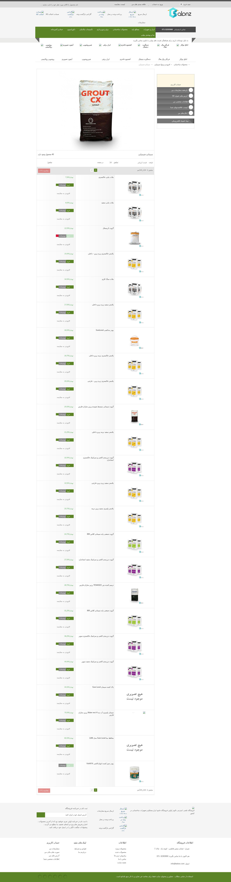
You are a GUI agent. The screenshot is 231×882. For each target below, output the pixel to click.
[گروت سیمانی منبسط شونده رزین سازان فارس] (134, 416)
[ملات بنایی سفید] (134, 212)
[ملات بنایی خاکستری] (134, 186)
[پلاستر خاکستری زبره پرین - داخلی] (134, 263)
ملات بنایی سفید (107, 203)
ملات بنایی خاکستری (106, 177)
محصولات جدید (120, 852)
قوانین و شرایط (80, 849)
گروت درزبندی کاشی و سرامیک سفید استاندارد (96, 560)
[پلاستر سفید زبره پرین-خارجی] (134, 492)
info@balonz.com (177, 864)
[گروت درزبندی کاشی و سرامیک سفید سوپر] (134, 671)
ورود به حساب (157, 4)
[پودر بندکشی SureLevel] (134, 339)
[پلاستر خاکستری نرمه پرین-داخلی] (134, 365)
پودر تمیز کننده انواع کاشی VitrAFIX (100, 764)
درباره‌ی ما (82, 852)
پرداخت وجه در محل (114, 14)
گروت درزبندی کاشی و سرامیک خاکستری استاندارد (98, 459)
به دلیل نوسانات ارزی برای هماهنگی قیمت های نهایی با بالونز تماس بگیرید (160, 41)
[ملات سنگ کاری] (134, 288)
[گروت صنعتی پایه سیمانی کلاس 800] (134, 543)
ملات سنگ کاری (108, 279)
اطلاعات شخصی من (180, 102)
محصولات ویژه (121, 849)
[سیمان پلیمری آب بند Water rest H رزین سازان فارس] (134, 722)
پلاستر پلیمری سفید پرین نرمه (102, 509)
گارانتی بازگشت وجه (83, 14)
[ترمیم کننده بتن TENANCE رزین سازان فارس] (134, 594)
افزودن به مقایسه (63, 193)
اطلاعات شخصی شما (51, 859)
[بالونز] (175, 17)
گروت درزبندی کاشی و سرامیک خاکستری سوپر (96, 636)
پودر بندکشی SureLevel (105, 330)
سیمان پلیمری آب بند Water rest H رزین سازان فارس (96, 714)
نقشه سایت (121, 863)
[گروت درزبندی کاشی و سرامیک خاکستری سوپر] (134, 645)
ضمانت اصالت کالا (52, 14)
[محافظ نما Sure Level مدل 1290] (134, 747)
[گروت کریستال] (134, 237)
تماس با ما (122, 859)
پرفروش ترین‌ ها (120, 856)
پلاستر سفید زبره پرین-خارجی (103, 483)
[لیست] (39, 162)
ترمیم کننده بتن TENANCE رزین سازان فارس (96, 585)
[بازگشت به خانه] (192, 64)
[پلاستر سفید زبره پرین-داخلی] (134, 314)
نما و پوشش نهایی (148, 35)
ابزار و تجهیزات (149, 29)
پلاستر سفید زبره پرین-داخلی (103, 305)
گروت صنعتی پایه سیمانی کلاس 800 (100, 534)
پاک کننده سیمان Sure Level (103, 687)
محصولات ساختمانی (120, 29)
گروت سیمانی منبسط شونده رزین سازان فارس (96, 407)
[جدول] (42, 162)
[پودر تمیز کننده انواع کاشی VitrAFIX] (134, 773)
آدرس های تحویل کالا (180, 96)
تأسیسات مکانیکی (86, 29)
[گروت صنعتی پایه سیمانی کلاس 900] (134, 620)
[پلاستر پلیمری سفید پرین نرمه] (134, 518)
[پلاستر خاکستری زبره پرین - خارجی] (134, 390)
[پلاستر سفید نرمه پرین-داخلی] (134, 441)
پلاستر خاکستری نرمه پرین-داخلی (101, 356)
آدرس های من (54, 856)
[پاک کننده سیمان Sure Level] (134, 696)
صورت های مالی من (51, 852)
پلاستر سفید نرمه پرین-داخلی (103, 432)
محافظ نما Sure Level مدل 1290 (101, 738)
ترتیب (151, 162)
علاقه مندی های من (139, 4)
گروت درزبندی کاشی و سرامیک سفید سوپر (98, 662)
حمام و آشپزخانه (57, 29)
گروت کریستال (108, 228)
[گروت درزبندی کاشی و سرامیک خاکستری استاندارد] (134, 467)
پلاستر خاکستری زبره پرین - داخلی (101, 254)
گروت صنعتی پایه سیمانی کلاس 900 (100, 611)
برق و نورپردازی (103, 29)
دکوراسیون (71, 29)
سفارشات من (54, 849)
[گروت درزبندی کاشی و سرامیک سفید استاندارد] (134, 569)
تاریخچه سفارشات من (179, 90)
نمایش (116, 162)
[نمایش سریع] (112, 173)
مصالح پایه (135, 29)
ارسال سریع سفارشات (105, 811)
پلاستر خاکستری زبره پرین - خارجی (101, 381)
